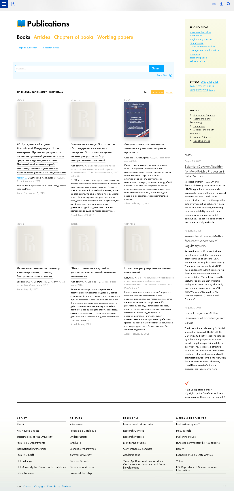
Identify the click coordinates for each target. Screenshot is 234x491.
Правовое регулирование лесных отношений (148, 270)
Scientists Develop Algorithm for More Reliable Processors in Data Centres (205, 171)
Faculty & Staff (25, 454)
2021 (211, 86)
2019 (199, 90)
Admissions (76, 424)
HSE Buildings (24, 461)
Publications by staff (188, 424)
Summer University (81, 454)
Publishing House (186, 436)
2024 (192, 86)
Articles (42, 37)
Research (130, 418)
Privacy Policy (53, 486)
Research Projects (133, 436)
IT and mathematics (200, 46)
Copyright (39, 486)
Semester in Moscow (82, 467)
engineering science (201, 39)
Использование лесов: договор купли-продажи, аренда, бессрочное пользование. (38, 272)
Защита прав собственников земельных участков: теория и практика (145, 148)
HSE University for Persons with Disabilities (41, 467)
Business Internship (81, 473)
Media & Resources (191, 418)
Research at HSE (51, 47)
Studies (76, 418)
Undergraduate (79, 436)
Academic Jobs (131, 454)
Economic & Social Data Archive (194, 454)
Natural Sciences (202, 137)
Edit (224, 485)
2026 (209, 81)
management (197, 50)
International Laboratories (138, 424)
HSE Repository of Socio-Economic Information (196, 468)
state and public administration (198, 59)
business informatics (200, 31)
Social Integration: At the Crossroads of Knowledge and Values (204, 318)
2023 (199, 86)
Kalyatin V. (22, 177)
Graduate (75, 442)
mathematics (212, 50)
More (212, 90)
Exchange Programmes (83, 448)
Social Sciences (201, 140)
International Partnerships (31, 448)
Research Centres (133, 430)
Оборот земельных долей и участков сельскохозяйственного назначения (93, 272)
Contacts (27, 486)
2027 (203, 81)
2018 (205, 90)
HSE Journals (183, 430)
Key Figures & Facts (28, 430)
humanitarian (196, 42)
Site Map (66, 486)
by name (156, 92)
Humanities (199, 126)
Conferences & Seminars (137, 448)
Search (156, 68)
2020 (192, 90)
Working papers (115, 37)
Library (180, 448)
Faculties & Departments (31, 442)
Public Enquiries (25, 473)
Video (179, 461)
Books (23, 37)
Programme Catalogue (83, 430)
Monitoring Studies (134, 442)
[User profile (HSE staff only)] (221, 4)
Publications (48, 23)
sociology (195, 54)
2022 (205, 86)
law (213, 46)
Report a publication (27, 47)
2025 (215, 81)
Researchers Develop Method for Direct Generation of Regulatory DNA (204, 241)
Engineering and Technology (200, 120)
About (22, 418)
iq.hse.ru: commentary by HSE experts (198, 442)
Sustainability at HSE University (34, 436)
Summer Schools (79, 461)
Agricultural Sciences (204, 115)
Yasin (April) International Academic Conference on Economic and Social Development (144, 464)
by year (169, 92)
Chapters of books (74, 37)
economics (196, 35)
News (188, 155)
